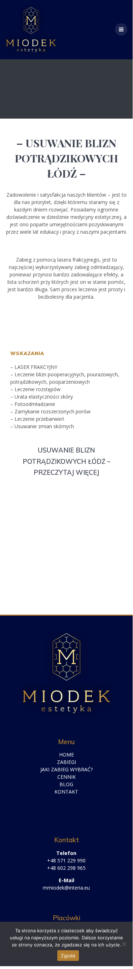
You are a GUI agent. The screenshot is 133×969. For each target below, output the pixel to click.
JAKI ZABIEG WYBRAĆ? (66, 769)
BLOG (66, 784)
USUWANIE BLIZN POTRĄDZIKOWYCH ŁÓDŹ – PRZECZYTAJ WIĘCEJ (66, 461)
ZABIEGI (66, 762)
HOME (66, 754)
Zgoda (68, 955)
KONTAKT (66, 791)
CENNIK (66, 776)
